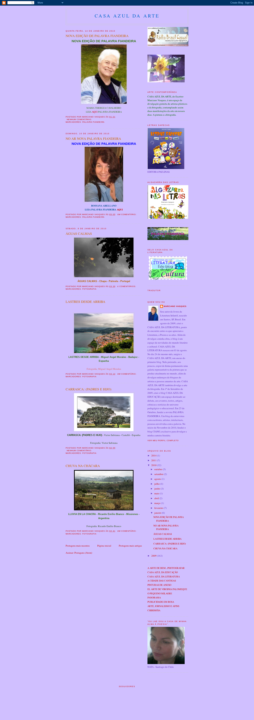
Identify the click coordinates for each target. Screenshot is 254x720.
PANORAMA (154, 597)
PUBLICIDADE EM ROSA (160, 601)
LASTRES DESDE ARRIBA (85, 301)
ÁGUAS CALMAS (79, 233)
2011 (154, 460)
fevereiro (159, 508)
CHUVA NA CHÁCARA (83, 465)
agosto (158, 479)
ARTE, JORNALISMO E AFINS (163, 606)
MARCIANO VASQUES (175, 306)
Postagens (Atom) (83, 552)
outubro (158, 469)
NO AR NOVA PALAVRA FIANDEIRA (93, 138)
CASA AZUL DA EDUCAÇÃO (162, 572)
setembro (159, 474)
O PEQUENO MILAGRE (159, 593)
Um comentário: (127, 214)
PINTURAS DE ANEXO (159, 585)
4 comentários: (127, 286)
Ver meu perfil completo (163, 440)
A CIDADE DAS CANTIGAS (161, 580)
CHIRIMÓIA (153, 610)
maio (157, 493)
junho (157, 488)
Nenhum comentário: (80, 119)
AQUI (94, 111)
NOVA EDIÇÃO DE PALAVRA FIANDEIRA (97, 35)
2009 (154, 555)
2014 (154, 455)
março (157, 503)
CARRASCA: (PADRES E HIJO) (88, 389)
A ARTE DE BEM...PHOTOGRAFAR (166, 568)
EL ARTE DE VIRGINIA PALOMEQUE (167, 589)
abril (157, 498)
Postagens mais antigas (130, 545)
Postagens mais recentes (78, 545)
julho (157, 483)
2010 (154, 465)
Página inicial (104, 545)
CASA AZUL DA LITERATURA (163, 576)
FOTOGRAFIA (89, 289)
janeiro (158, 512)
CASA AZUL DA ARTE (127, 15)
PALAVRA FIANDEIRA (93, 122)
